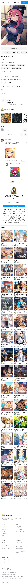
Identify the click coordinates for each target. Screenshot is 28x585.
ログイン (24, 2)
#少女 (21, 76)
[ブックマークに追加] (18, 52)
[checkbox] (5, 134)
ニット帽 (9, 72)
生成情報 (3, 93)
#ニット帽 (3, 76)
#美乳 (6, 82)
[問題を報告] (19, 160)
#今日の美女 (4, 79)
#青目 (2, 82)
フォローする (14, 206)
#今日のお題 (15, 76)
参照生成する (14, 48)
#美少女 (16, 79)
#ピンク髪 (10, 79)
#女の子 (9, 76)
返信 (23, 160)
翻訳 (1, 89)
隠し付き (8, 134)
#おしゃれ (22, 79)
